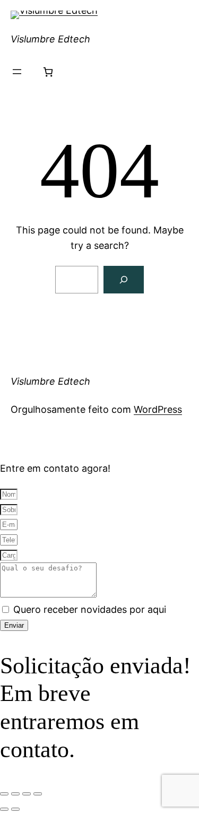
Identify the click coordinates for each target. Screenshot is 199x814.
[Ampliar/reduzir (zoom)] (4, 793)
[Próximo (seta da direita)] (15, 809)
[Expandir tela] (15, 793)
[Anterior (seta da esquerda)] (4, 809)
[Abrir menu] (17, 71)
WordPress (158, 409)
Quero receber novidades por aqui (89, 609)
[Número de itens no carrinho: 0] (48, 72)
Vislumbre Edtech (50, 39)
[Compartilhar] (26, 793)
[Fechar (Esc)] (37, 793)
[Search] (123, 279)
